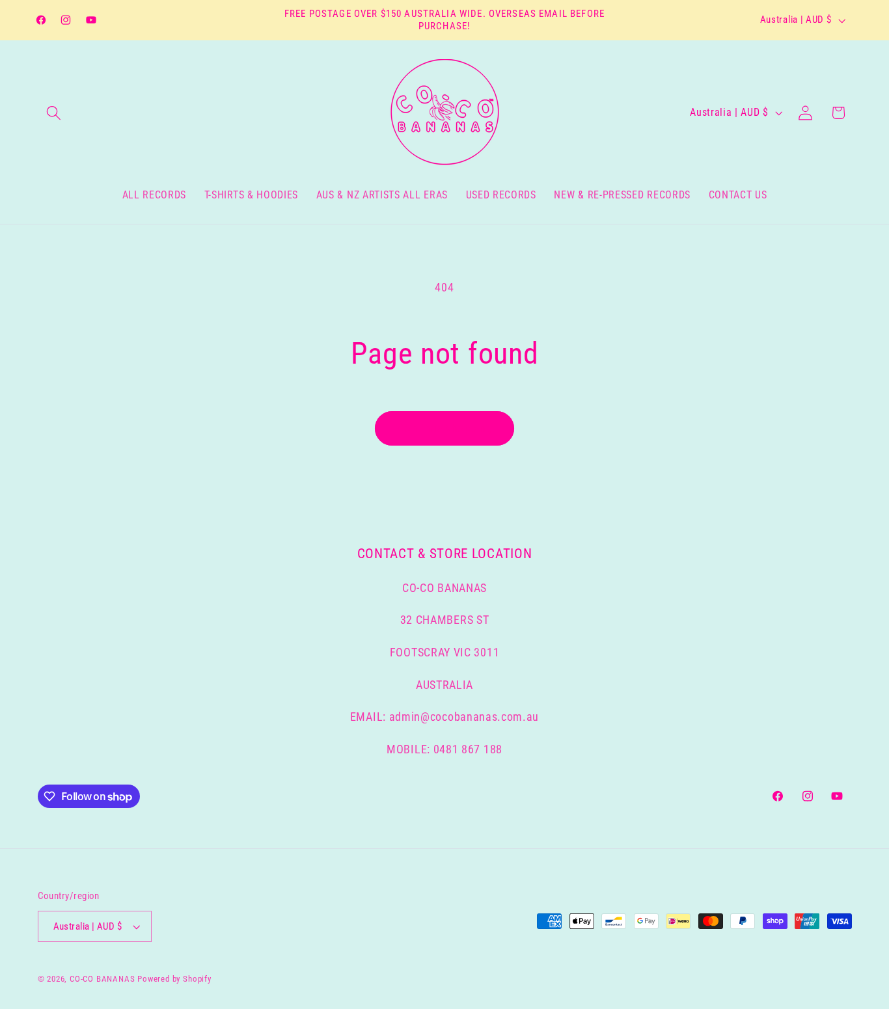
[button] (54, 112)
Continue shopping (445, 428)
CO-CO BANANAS (102, 979)
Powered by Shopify (174, 979)
